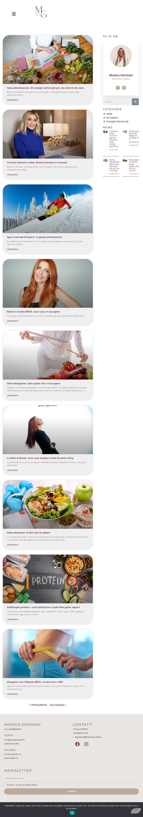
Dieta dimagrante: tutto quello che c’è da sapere (33, 383)
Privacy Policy (31, 785)
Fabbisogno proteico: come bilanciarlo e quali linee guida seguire (43, 607)
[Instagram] (124, 88)
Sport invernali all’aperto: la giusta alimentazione (34, 237)
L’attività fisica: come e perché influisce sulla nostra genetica (113, 139)
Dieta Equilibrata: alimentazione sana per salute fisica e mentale (116, 165)
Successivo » (58, 704)
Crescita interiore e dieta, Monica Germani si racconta (37, 162)
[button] (13, 14)
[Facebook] (118, 88)
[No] (136, 811)
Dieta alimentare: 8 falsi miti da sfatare (28, 532)
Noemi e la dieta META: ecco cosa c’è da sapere (33, 311)
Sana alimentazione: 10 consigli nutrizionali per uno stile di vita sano (45, 88)
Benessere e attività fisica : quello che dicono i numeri (134, 165)
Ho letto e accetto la (22, 785)
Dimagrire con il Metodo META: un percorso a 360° (35, 682)
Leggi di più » (13, 100)
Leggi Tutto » (134, 145)
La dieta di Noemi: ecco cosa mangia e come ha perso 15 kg (40, 458)
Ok (72, 813)
